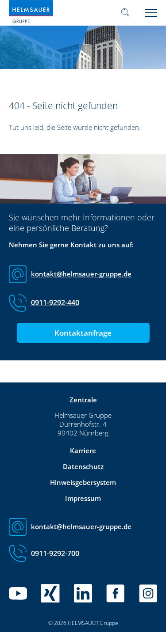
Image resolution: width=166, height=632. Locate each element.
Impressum (83, 498)
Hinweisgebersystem (83, 482)
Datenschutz (83, 466)
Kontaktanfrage (83, 333)
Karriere (83, 450)
